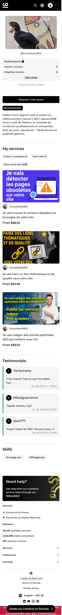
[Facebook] (37, 601)
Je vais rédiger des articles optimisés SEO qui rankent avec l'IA (28, 337)
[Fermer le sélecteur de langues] (52, 608)
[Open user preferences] (56, 5)
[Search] (35, 5)
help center (12, 495)
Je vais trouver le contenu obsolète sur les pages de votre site (29, 215)
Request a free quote (31, 99)
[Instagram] (33, 601)
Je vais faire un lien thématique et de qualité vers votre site (28, 276)
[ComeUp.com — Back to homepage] (5, 5)
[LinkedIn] (24, 601)
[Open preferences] (42, 5)
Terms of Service (31, 582)
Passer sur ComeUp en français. (29, 608)
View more (31, 77)
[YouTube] (28, 601)
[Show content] (57, 548)
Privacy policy (31, 588)
